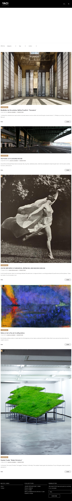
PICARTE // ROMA (29, 493)
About (2, 486)
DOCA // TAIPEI (28, 489)
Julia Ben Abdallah (12, 112)
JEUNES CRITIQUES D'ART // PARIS (32, 486)
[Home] (5, 6)
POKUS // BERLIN (29, 488)
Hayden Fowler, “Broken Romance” (11, 460)
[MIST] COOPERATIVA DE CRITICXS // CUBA (35, 491)
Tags (20, 46)
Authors (30, 46)
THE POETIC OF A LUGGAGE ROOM (11, 159)
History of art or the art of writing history (13, 333)
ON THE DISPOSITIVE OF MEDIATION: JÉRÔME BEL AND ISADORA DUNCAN (23, 268)
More (2, 121)
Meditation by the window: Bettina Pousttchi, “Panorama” (18, 110)
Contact (2, 488)
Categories (9, 46)
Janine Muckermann (13, 270)
